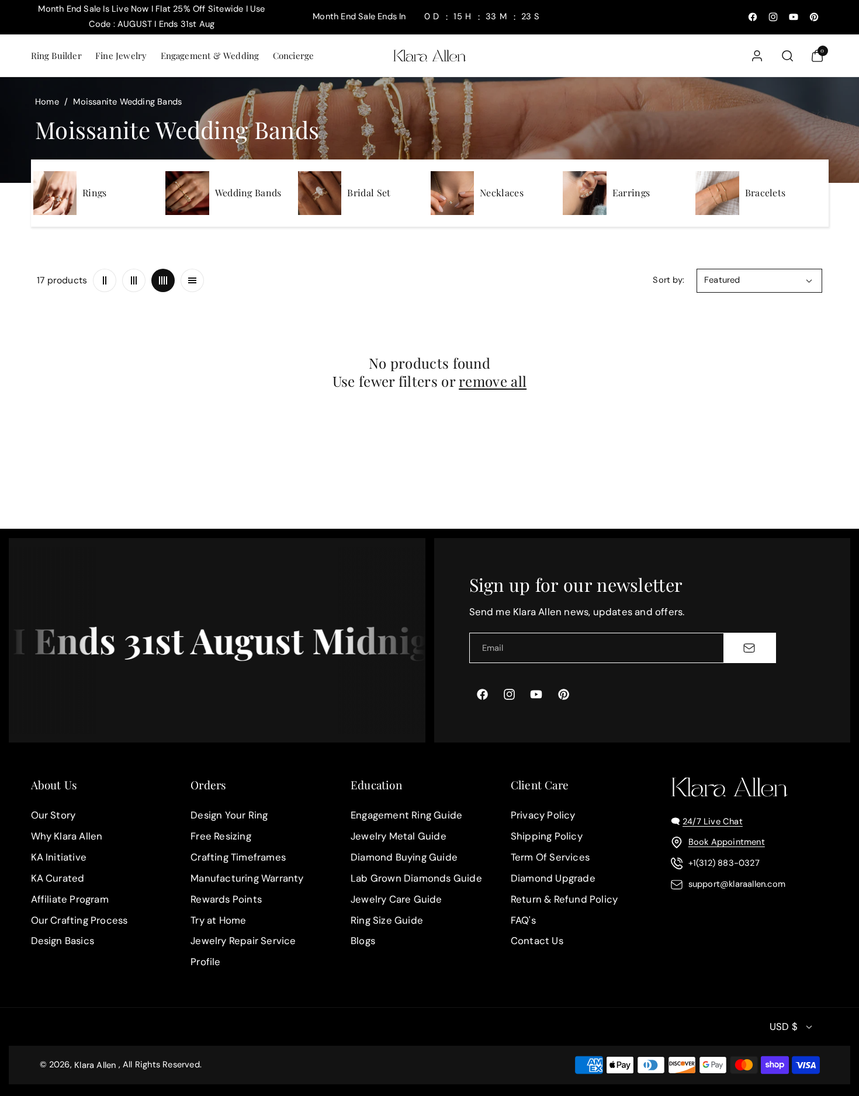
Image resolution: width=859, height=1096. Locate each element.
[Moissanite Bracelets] (717, 192)
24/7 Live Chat (713, 821)
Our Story (53, 815)
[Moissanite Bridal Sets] (319, 192)
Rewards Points (226, 899)
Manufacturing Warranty (246, 878)
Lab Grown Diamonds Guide (416, 878)
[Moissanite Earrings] (584, 192)
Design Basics (63, 941)
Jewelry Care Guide (396, 899)
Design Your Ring (229, 815)
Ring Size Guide (387, 920)
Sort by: (668, 280)
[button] (55, 56)
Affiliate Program (70, 899)
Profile (205, 961)
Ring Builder (56, 55)
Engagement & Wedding (210, 55)
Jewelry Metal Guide (398, 836)
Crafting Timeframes (238, 857)
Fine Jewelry (121, 55)
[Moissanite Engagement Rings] (55, 192)
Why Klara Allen (67, 836)
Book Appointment (726, 842)
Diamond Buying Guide (404, 857)
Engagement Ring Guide (406, 815)
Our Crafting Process (79, 920)
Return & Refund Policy (564, 899)
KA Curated (58, 878)
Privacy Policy (543, 815)
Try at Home (218, 920)
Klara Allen (95, 1065)
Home (47, 101)
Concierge (293, 55)
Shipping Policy (547, 836)
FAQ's (523, 920)
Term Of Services (550, 857)
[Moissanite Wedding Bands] (187, 192)
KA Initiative (59, 857)
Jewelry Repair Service (243, 941)
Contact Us (537, 941)
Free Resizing (220, 836)
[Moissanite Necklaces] (452, 192)
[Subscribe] (749, 648)
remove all (493, 381)
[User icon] (757, 56)
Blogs (363, 941)
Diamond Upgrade (553, 878)
